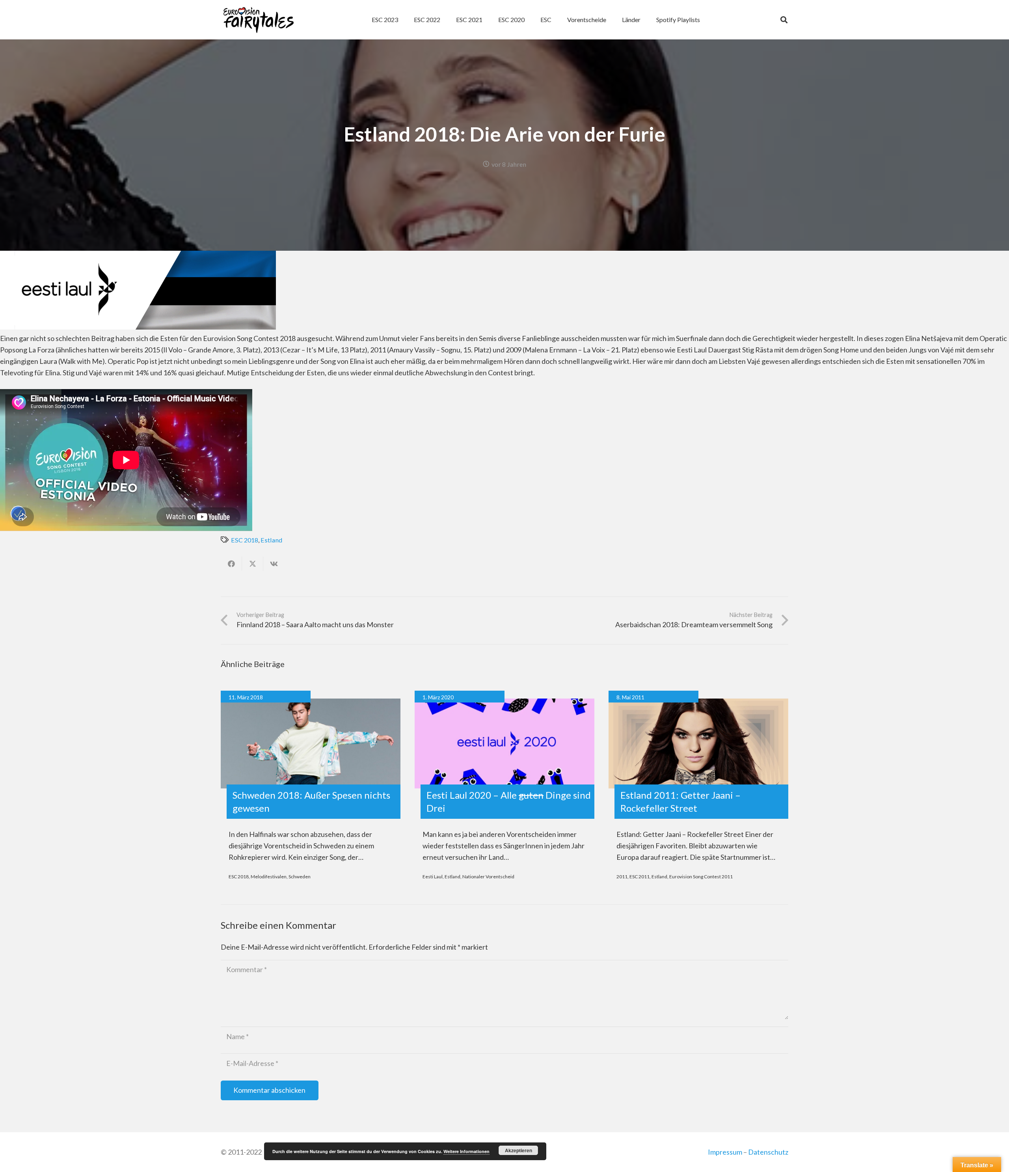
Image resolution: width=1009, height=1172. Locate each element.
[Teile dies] (231, 564)
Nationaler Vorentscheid (488, 876)
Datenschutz (768, 1152)
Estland (271, 540)
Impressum (725, 1152)
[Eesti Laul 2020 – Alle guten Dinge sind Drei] (504, 743)
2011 (621, 876)
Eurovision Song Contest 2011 (701, 876)
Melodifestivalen (269, 876)
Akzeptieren (518, 1150)
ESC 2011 (639, 876)
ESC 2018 (244, 540)
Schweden (300, 876)
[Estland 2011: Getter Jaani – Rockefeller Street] (698, 743)
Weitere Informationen (466, 1151)
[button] (555, 19)
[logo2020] (258, 20)
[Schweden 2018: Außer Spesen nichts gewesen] (310, 743)
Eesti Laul (433, 876)
